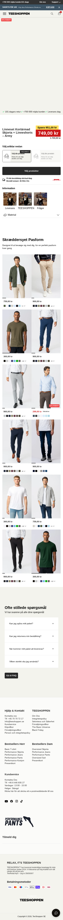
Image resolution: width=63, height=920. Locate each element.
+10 (23, 361)
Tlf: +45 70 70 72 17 (14, 718)
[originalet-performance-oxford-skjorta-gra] (12, 306)
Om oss (42, 2)
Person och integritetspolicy (17, 733)
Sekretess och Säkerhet (43, 721)
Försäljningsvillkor (13, 730)
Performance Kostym (14, 760)
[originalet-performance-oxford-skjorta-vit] (7, 306)
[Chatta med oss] (56, 913)
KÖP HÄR (50, 7)
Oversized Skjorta (40, 749)
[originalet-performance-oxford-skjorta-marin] (9, 306)
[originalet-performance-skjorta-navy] (34, 416)
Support (55, 2)
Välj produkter (31, 171)
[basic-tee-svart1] (5, 361)
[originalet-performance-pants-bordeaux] (41, 306)
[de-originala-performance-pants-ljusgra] (46, 306)
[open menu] (4, 13)
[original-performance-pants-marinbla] (36, 306)
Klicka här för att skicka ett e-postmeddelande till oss (29, 791)
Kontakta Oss (11, 780)
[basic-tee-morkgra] (19, 361)
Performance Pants (14, 758)
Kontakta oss (11, 716)
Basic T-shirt (10, 749)
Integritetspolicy (39, 718)
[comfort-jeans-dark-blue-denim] (34, 471)
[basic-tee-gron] (17, 361)
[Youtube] (6, 801)
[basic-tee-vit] (9, 361)
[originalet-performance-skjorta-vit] (41, 416)
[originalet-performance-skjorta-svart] (36, 416)
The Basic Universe (41, 727)
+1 (22, 306)
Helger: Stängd (12, 788)
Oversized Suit (39, 758)
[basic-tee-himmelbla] (14, 361)
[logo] (19, 14)
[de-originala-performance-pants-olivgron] (39, 306)
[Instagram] (16, 801)
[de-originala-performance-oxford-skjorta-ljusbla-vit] (19, 306)
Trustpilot (31, 896)
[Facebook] (11, 801)
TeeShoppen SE (39, 916)
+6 (51, 306)
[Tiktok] (21, 801)
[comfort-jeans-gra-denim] (41, 471)
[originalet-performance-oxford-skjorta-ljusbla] (14, 306)
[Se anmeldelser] (31, 120)
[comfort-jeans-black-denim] (36, 471)
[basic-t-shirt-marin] (12, 361)
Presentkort (10, 763)
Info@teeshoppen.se (14, 721)
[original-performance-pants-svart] (34, 306)
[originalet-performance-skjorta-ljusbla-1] (44, 416)
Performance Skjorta (14, 752)
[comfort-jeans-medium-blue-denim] (46, 471)
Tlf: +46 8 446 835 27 (15, 782)
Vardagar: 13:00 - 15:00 (16, 785)
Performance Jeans (14, 755)
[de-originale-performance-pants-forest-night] (49, 306)
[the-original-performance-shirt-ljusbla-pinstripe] (46, 416)
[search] (52, 13)
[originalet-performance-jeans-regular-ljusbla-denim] (44, 471)
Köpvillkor (9, 727)
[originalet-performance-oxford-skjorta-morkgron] (5, 306)
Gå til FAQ (11, 675)
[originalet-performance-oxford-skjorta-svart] (17, 306)
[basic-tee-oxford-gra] (7, 361)
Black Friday (38, 730)
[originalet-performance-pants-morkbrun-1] (44, 306)
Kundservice (10, 724)
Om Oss (36, 716)
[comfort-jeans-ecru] (39, 471)
